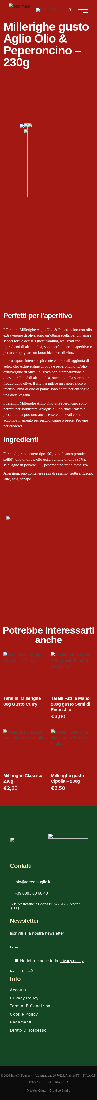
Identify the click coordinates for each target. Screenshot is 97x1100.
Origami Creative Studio (54, 1090)
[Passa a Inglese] (46, 10)
